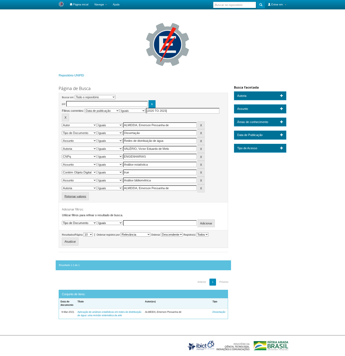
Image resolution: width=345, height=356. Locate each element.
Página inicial (80, 4)
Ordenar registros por (108, 234)
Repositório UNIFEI (71, 75)
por (63, 104)
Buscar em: (68, 97)
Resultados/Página (72, 234)
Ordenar (155, 234)
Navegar (99, 4)
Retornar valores (75, 196)
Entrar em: (277, 4)
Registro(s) (189, 234)
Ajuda (116, 4)
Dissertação (218, 312)
